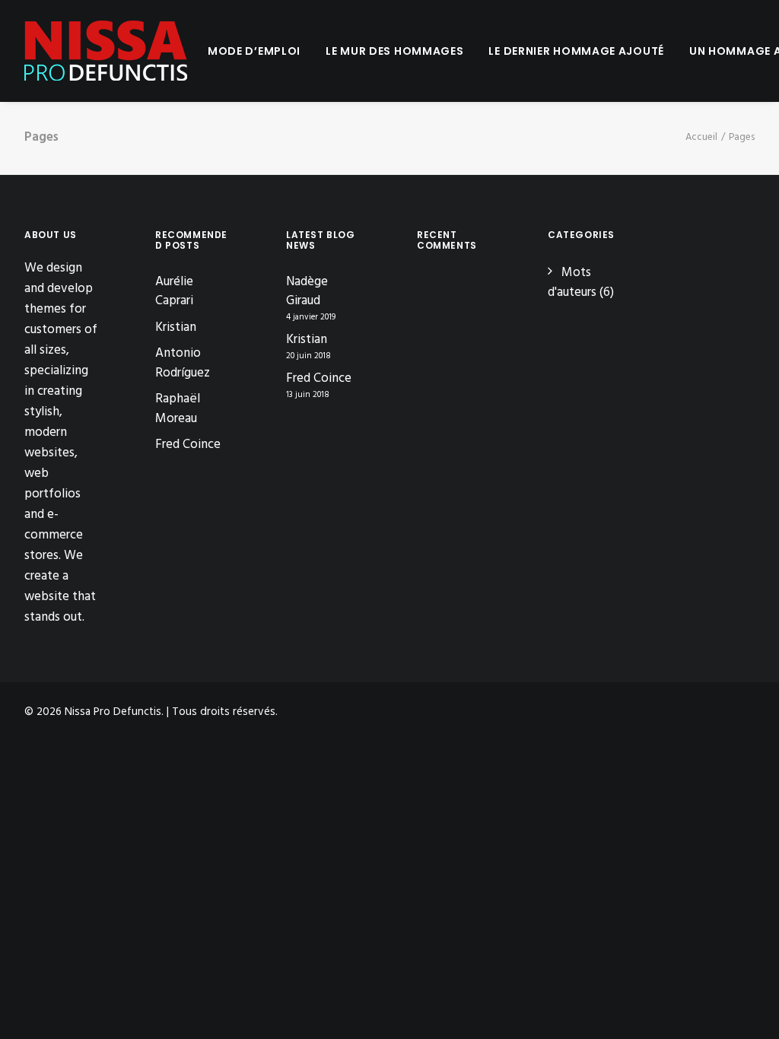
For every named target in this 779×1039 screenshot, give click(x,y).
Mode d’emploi (254, 51)
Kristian (175, 327)
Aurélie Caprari (174, 292)
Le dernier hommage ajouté (576, 51)
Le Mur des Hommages (394, 51)
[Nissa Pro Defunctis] (105, 51)
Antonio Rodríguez (182, 363)
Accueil (701, 137)
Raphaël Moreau (177, 409)
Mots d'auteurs (572, 282)
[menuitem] (254, 51)
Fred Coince (188, 444)
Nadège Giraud (307, 291)
